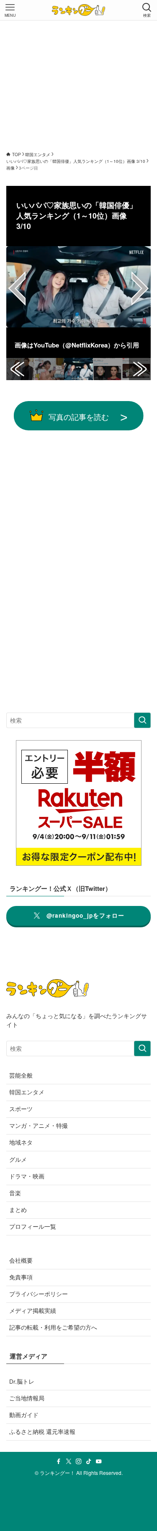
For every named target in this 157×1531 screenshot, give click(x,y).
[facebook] (58, 1461)
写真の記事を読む (79, 416)
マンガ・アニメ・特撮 (38, 1126)
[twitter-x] (68, 1461)
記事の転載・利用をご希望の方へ (53, 1327)
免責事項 (21, 1277)
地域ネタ (21, 1142)
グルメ (18, 1159)
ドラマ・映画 (26, 1176)
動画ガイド (24, 1415)
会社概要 (21, 1260)
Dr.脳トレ (21, 1381)
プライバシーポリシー (38, 1294)
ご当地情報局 (26, 1398)
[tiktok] (89, 1461)
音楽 (15, 1193)
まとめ (18, 1210)
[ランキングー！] (78, 10)
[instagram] (78, 1461)
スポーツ (21, 1109)
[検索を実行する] (142, 720)
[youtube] (99, 1461)
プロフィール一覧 (32, 1226)
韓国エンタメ (26, 1092)
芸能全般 (21, 1075)
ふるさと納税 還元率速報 (42, 1432)
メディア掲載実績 (32, 1311)
